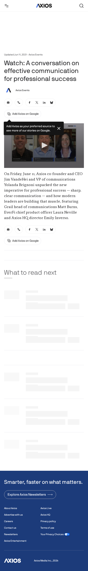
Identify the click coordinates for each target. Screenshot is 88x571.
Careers (8, 521)
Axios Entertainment (15, 541)
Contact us (10, 528)
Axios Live (46, 508)
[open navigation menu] (6, 5)
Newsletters (11, 534)
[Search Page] (81, 5)
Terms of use (47, 528)
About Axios (10, 508)
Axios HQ (45, 515)
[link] (8, 102)
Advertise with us (13, 515)
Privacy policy (48, 521)
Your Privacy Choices (52, 534)
